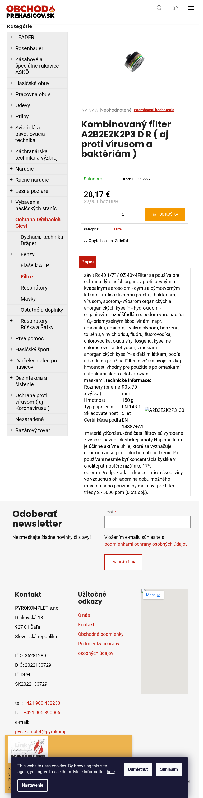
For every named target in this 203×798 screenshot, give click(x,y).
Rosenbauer (29, 48)
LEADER (24, 37)
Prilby (22, 116)
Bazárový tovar (32, 430)
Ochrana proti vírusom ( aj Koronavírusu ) (32, 401)
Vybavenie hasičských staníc (36, 205)
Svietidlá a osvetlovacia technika (30, 133)
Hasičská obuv (32, 83)
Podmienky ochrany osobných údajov (98, 648)
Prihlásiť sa (123, 562)
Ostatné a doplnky (42, 310)
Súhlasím (169, 769)
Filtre (27, 276)
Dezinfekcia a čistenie (31, 381)
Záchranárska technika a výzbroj (36, 154)
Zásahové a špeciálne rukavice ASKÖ (37, 65)
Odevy (22, 105)
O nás (84, 615)
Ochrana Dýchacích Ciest (38, 222)
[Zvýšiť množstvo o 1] (136, 214)
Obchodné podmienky (101, 634)
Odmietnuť (138, 769)
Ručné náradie (32, 180)
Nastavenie (32, 785)
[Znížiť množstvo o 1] (110, 214)
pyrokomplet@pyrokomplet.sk (46, 731)
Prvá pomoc (29, 338)
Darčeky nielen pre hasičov (37, 363)
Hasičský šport (32, 349)
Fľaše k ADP (35, 265)
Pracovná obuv (32, 94)
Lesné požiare (31, 191)
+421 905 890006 (42, 712)
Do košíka (168, 214)
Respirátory (34, 287)
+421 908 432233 (42, 703)
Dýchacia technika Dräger (42, 240)
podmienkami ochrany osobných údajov (146, 544)
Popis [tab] (87, 261)
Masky (28, 299)
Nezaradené (29, 419)
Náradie (24, 169)
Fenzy (27, 254)
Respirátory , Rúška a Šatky (37, 324)
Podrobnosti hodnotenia (154, 110)
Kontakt (86, 624)
